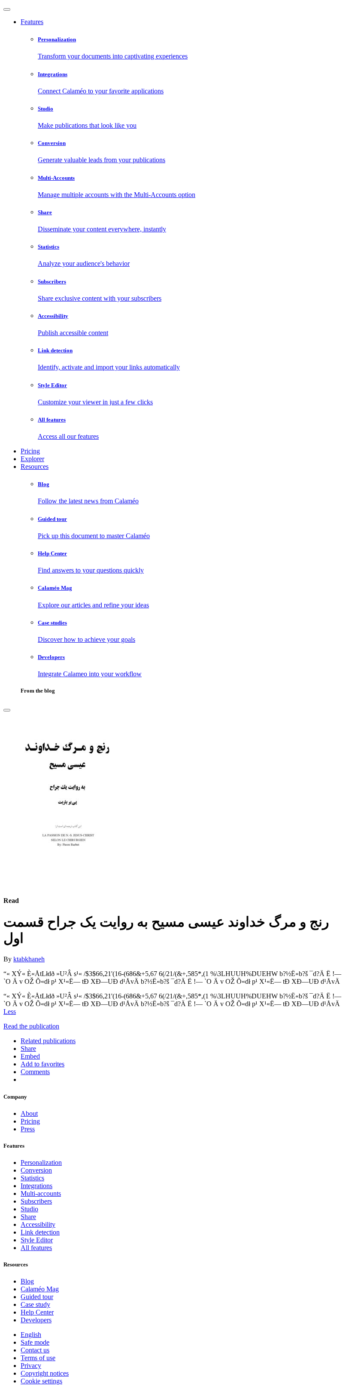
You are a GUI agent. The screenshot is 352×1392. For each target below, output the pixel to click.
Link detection (40, 1232)
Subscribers (36, 1201)
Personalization (41, 1162)
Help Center (37, 1312)
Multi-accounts (41, 1193)
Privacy (31, 1365)
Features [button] (32, 21)
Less (9, 1011)
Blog (27, 1281)
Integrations (36, 1185)
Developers (36, 1320)
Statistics (32, 1178)
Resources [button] (35, 466)
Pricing (30, 451)
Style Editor (37, 1240)
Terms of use (38, 1357)
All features (36, 1247)
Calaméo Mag (40, 1289)
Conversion (36, 1170)
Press (28, 1129)
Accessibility (38, 1224)
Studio (29, 1209)
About (29, 1113)
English (31, 1334)
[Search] (6, 710)
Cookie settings (41, 1381)
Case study (35, 1304)
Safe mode (35, 1342)
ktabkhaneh (29, 959)
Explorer (32, 458)
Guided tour (37, 1296)
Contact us (35, 1350)
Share (28, 1216)
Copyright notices (45, 1373)
